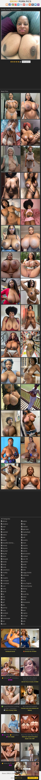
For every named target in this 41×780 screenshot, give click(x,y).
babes (4, 535)
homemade (6, 618)
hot (3, 621)
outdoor (25, 556)
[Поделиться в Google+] (15, 4)
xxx (23, 624)
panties (25, 562)
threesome (26, 602)
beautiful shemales (8, 543)
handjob (5, 613)
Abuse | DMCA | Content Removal (12, 773)
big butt (4, 551)
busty (4, 567)
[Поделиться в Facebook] (10, 4)
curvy (4, 589)
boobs (4, 562)
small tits (25, 594)
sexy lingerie (26, 583)
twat (23, 610)
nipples (25, 548)
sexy (24, 580)
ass (3, 529)
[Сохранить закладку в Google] (12, 4)
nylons (24, 551)
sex (23, 578)
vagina (24, 613)
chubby (4, 572)
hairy (4, 610)
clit (3, 575)
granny (4, 607)
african (4, 521)
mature (24, 535)
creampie (5, 580)
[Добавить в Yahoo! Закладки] (38, 4)
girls (3, 605)
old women (26, 553)
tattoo (24, 597)
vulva (24, 618)
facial (4, 591)
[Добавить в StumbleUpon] (30, 4)
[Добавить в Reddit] (27, 4)
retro (24, 570)
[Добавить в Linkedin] (18, 4)
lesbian (25, 526)
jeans (4, 624)
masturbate (26, 532)
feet (3, 597)
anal (3, 526)
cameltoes (5, 570)
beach (4, 540)
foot (3, 599)
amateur (5, 524)
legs (24, 524)
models (25, 540)
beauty (4, 545)
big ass (4, 548)
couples (5, 578)
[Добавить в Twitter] (35, 4)
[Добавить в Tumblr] (32, 4)
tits (23, 605)
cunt (3, 586)
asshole (5, 532)
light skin (25, 529)
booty (4, 564)
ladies (24, 521)
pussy (24, 567)
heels (4, 616)
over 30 (25, 559)
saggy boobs (26, 572)
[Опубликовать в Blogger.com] (7, 4)
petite (24, 564)
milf (23, 537)
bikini (4, 556)
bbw (3, 537)
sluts (24, 591)
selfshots (25, 575)
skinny (24, 589)
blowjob (5, 559)
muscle (25, 545)
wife (23, 621)
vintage (25, 616)
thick (24, 599)
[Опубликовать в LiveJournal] (21, 4)
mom (24, 543)
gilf (3, 602)
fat (3, 594)
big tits (4, 553)
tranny (24, 607)
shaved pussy (27, 586)
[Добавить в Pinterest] (24, 4)
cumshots (5, 583)
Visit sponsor (26, 62)
